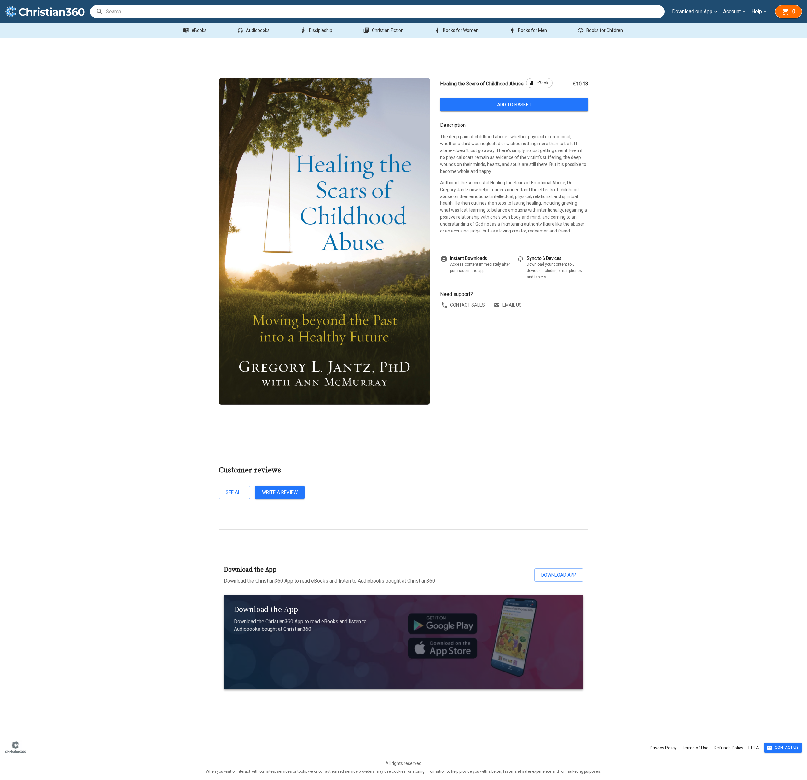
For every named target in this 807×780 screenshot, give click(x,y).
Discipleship (316, 30)
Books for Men (528, 30)
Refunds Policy (728, 747)
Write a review (280, 492)
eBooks (194, 30)
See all (234, 492)
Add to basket (514, 105)
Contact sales (467, 305)
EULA (753, 747)
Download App (558, 575)
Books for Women (456, 30)
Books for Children (600, 30)
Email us (512, 305)
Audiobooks (253, 30)
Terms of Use (695, 747)
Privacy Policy (663, 747)
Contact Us (783, 748)
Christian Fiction (383, 30)
